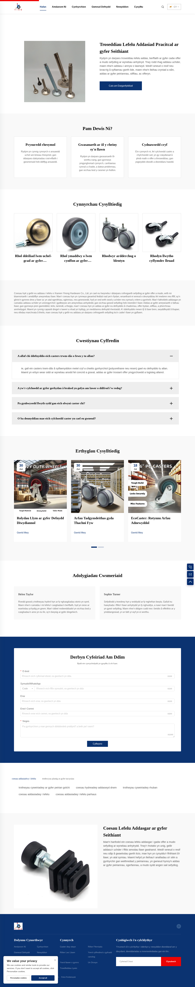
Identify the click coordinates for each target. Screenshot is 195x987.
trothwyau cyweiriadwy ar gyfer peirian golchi (44, 787)
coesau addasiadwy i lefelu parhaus (76, 794)
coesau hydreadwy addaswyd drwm (96, 787)
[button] (94, 547)
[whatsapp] (179, 926)
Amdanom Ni (59, 7)
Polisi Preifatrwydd (68, 977)
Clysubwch (171, 961)
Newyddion (122, 7)
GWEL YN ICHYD (33, 232)
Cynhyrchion (79, 7)
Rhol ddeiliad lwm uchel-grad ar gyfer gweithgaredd (33, 258)
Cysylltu (138, 7)
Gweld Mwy (23, 532)
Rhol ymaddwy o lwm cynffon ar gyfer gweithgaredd (76, 258)
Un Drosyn (93, 962)
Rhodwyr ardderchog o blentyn (119, 258)
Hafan (43, 7)
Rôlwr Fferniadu (95, 947)
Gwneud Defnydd (101, 7)
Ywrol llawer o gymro (69, 962)
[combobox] (27, 688)
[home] (18, 6)
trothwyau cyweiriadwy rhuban (140, 787)
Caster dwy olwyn (68, 947)
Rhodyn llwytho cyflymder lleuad (161, 258)
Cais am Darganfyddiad (121, 86)
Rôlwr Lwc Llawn (67, 952)
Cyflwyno (97, 744)
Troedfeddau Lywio (68, 968)
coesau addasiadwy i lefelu (34, 794)
